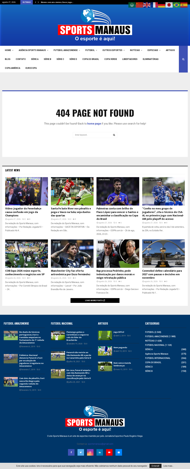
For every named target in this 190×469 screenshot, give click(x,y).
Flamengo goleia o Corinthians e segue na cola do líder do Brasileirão (77, 336)
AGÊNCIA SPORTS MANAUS (32, 50)
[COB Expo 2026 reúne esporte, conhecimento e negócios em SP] (26, 253)
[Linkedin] (99, 452)
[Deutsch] (162, 5)
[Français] (154, 5)
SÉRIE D (73, 59)
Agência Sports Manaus (152, 180)
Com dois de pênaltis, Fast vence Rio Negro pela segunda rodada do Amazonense (32, 382)
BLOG (7, 59)
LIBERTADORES (129, 59)
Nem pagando (120, 347)
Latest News (12, 170)
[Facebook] (71, 452)
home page (94, 123)
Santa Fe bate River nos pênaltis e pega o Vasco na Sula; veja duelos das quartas (71, 212)
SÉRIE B (47, 59)
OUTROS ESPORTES (112, 50)
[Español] (184, 5)
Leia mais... (168, 466)
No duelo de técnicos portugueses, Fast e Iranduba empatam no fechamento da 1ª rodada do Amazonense (31, 337)
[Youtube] (109, 452)
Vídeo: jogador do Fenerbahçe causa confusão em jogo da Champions (23, 212)
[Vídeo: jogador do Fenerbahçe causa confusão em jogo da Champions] (26, 191)
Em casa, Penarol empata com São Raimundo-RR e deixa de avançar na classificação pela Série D (78, 374)
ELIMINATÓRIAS (151, 59)
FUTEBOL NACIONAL (154, 345)
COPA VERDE (110, 59)
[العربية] (132, 5)
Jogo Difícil (119, 332)
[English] (147, 5)
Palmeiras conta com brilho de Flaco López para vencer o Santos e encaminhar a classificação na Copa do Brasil (117, 213)
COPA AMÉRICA (12, 68)
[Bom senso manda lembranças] (105, 366)
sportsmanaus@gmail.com (100, 444)
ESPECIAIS (153, 50)
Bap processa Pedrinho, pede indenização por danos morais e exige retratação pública (115, 274)
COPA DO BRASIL (90, 59)
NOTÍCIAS (135, 50)
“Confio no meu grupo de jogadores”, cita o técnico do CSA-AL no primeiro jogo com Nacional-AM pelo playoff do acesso (163, 213)
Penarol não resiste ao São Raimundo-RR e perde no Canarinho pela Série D (78, 355)
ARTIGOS (170, 50)
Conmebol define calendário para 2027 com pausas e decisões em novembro (162, 274)
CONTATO (21, 59)
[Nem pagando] (105, 351)
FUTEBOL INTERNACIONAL (157, 358)
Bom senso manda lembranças (122, 364)
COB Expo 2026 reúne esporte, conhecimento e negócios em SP (25, 273)
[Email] (118, 452)
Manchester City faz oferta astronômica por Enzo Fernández (70, 273)
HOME (8, 50)
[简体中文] (139, 5)
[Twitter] (80, 452)
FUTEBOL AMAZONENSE (66, 50)
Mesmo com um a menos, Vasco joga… (57, 2)
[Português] (176, 5)
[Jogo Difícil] (105, 335)
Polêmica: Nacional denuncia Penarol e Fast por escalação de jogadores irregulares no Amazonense (31, 361)
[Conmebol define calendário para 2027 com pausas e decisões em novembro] (163, 253)
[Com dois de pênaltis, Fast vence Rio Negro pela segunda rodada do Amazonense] (11, 381)
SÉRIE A (34, 59)
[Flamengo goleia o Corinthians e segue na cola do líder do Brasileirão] (58, 335)
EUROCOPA (31, 68)
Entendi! (155, 466)
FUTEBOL (90, 50)
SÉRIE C (60, 59)
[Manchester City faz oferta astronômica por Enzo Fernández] (72, 253)
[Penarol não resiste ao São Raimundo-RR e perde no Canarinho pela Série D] (58, 356)
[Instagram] (90, 452)
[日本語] (169, 5)
